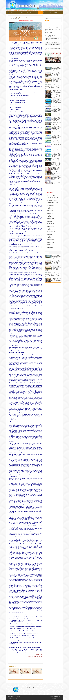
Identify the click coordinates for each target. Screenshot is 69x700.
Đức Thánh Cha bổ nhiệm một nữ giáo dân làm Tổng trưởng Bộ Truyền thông (55, 168)
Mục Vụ (16, 12)
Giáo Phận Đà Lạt (50, 236)
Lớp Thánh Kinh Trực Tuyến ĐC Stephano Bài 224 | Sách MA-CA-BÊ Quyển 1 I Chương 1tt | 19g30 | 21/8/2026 (53, 74)
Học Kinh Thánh (49, 12)
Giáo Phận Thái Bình (50, 215)
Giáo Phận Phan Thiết (50, 239)
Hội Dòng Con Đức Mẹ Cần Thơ (52, 195)
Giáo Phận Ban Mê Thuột (51, 229)
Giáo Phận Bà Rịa (50, 234)
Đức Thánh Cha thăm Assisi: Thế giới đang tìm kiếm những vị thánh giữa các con (56, 91)
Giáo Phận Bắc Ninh (50, 210)
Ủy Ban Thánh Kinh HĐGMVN (51, 203)
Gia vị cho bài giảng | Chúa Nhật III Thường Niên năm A (25, 675)
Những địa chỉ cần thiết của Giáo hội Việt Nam (52, 44)
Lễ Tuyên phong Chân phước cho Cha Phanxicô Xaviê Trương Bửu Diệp (56, 123)
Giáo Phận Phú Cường (50, 242)
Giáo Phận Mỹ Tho (50, 244)
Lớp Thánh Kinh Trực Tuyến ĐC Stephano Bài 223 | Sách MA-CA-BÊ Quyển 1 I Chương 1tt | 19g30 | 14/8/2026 (53, 80)
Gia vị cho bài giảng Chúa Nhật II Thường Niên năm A (37, 675)
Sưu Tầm (40, 12)
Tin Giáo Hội (26, 12)
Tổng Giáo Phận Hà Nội (50, 205)
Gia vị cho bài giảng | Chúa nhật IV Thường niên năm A (14, 675)
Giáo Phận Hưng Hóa (50, 208)
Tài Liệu (44, 12)
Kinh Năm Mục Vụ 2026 (49, 32)
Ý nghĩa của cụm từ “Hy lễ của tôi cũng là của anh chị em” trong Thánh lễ (55, 132)
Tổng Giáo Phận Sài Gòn (51, 231)
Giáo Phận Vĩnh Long (50, 247)
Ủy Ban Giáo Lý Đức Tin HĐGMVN (52, 202)
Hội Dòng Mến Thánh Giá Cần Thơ (52, 197)
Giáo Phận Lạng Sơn (50, 207)
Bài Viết (36, 12)
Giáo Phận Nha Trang (50, 237)
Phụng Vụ (31, 12)
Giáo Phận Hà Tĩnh (50, 213)
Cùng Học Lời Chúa (50, 249)
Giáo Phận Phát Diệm (50, 218)
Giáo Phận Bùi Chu (50, 216)
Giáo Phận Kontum (50, 228)
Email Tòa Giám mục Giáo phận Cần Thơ (52, 42)
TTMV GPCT (55, 12)
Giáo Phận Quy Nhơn (50, 226)
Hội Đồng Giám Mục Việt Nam (52, 200)
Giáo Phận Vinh (49, 221)
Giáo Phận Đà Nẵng (50, 224)
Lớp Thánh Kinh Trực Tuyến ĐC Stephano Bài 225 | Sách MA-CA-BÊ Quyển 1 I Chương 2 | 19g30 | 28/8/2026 (53, 69)
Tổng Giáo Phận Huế (50, 223)
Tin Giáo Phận (21, 12)
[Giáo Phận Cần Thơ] (34, 5)
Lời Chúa (11, 12)
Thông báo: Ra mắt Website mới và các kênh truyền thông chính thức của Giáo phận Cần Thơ (52, 27)
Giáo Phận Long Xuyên (50, 245)
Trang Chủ (8, 12)
